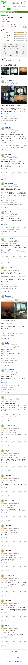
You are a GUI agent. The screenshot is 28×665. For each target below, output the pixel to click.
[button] (5, 71)
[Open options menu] (26, 81)
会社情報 (9, 661)
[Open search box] (3, 60)
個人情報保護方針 (16, 661)
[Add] (25, 16)
